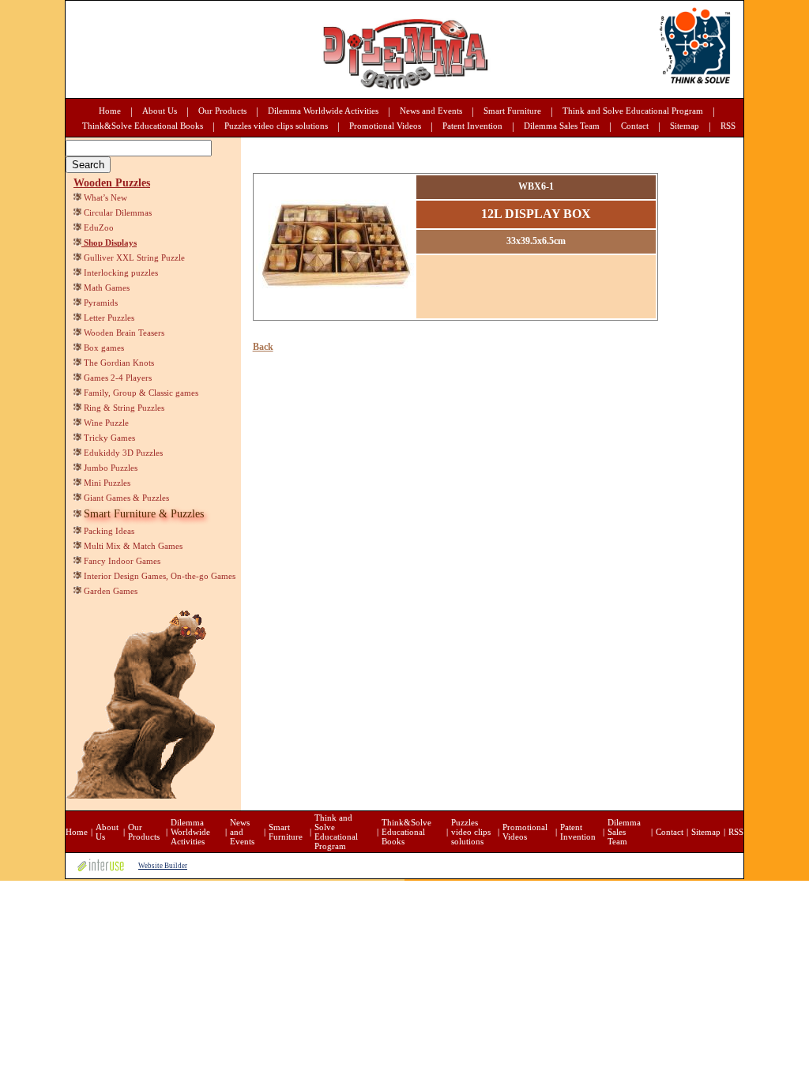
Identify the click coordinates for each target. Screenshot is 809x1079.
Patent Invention (472, 125)
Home (110, 110)
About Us (159, 110)
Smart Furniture (512, 110)
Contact (635, 125)
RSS (728, 125)
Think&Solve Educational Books (142, 125)
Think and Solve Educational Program (633, 110)
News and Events (431, 110)
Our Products (222, 110)
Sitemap (684, 125)
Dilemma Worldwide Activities (323, 110)
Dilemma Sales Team (562, 125)
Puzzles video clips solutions (276, 125)
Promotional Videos (385, 125)
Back (263, 346)
